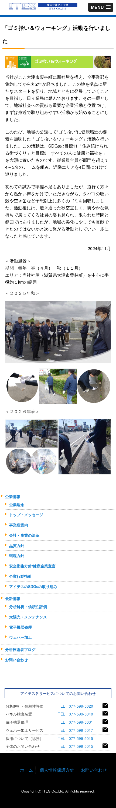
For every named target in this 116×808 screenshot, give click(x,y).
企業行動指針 (20, 576)
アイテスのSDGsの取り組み (33, 586)
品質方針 (16, 545)
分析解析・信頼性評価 (28, 606)
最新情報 (12, 598)
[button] (100, 7)
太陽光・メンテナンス (28, 616)
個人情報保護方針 (57, 770)
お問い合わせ (16, 659)
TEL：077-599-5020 (77, 706)
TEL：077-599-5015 (77, 738)
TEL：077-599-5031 (77, 722)
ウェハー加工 (20, 637)
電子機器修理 (20, 627)
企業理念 (16, 504)
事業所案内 (18, 525)
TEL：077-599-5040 (77, 714)
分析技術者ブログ (20, 649)
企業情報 (12, 496)
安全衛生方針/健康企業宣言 (32, 566)
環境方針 (16, 555)
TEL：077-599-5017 (77, 730)
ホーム (26, 770)
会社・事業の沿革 (24, 535)
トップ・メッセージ (26, 514)
